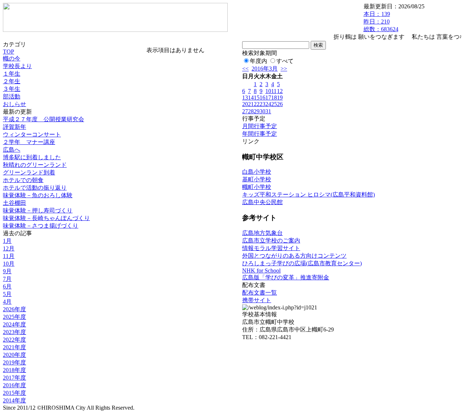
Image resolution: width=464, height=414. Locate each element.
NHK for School (261, 270)
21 (251, 104)
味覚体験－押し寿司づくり (37, 210)
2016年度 (14, 385)
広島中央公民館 (262, 202)
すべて (285, 61)
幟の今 (11, 58)
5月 (7, 294)
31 (268, 111)
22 (257, 104)
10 (268, 91)
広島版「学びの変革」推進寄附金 (285, 277)
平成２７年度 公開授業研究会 (43, 119)
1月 (7, 241)
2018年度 (14, 370)
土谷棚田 (14, 203)
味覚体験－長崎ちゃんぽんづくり (46, 218)
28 (251, 111)
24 (268, 104)
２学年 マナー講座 (29, 142)
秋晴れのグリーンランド (35, 165)
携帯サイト (256, 300)
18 (274, 97)
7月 (7, 279)
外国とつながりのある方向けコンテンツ (294, 256)
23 (262, 104)
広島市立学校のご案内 (271, 240)
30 (262, 111)
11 (274, 91)
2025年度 (14, 317)
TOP (8, 51)
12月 (8, 248)
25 (274, 104)
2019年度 (14, 362)
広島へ (11, 150)
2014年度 (14, 400)
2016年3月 (265, 69)
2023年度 (14, 332)
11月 (8, 256)
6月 (7, 286)
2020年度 (14, 355)
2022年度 (14, 340)
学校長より (17, 66)
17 (268, 97)
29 (257, 111)
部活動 (11, 96)
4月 (7, 302)
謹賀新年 (14, 127)
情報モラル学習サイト (271, 248)
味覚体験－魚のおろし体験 (37, 195)
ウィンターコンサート (32, 134)
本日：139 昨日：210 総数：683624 (381, 21)
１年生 (11, 74)
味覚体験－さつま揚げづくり (40, 226)
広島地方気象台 (262, 233)
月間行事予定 (259, 126)
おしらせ (14, 104)
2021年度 (14, 347)
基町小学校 (256, 179)
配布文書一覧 (259, 293)
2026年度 (14, 309)
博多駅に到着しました (32, 157)
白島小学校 (256, 172)
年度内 (258, 61)
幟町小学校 (256, 187)
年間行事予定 (259, 134)
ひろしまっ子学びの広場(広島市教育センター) (302, 263)
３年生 (11, 89)
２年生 (11, 81)
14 (251, 97)
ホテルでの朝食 (23, 180)
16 (262, 97)
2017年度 (14, 378)
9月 (7, 271)
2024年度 (14, 324)
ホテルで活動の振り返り (35, 188)
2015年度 (14, 393)
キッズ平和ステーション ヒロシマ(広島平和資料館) (308, 194)
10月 (8, 264)
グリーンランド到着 (29, 172)
